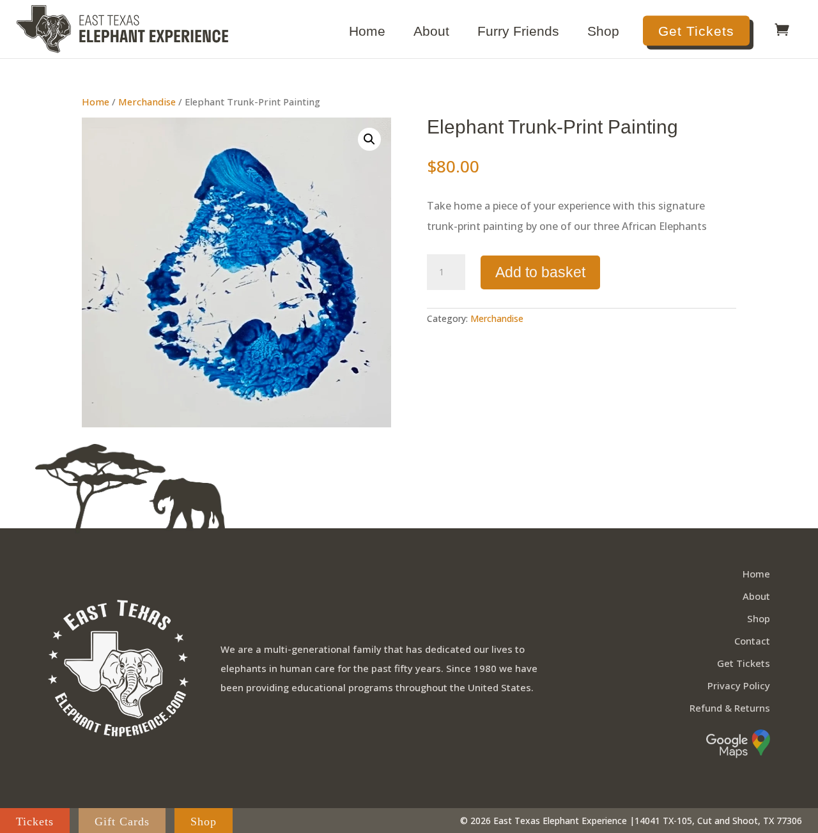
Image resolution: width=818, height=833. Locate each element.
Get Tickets (696, 31)
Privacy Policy (738, 685)
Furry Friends (518, 32)
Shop (603, 32)
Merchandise (147, 101)
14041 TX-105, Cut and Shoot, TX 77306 (718, 820)
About (431, 32)
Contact (752, 640)
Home (367, 32)
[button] (369, 139)
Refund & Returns (730, 707)
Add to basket (540, 272)
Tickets (35, 821)
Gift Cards (122, 821)
